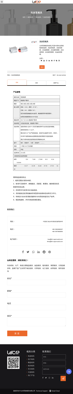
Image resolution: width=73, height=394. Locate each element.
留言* (9, 316)
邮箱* (9, 291)
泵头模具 (38, 17)
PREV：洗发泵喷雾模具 (13, 75)
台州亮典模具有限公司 (28, 391)
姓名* (9, 278)
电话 (9, 303)
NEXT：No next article (59, 75)
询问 (42, 67)
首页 (24, 17)
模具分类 (30, 17)
